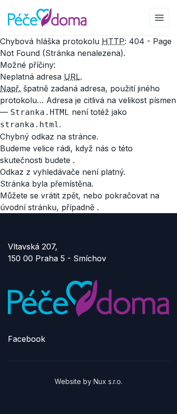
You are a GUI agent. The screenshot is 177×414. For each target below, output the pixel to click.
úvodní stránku (28, 207)
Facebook (26, 339)
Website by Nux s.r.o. (88, 381)
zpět (70, 195)
